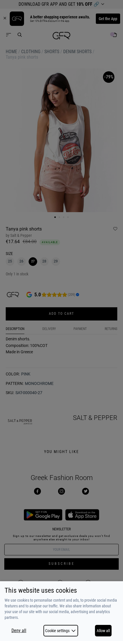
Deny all (18, 630)
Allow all (103, 630)
